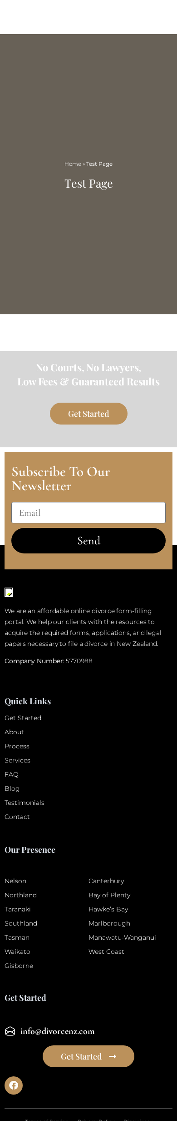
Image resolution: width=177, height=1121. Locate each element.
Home (72, 163)
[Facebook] (14, 1085)
